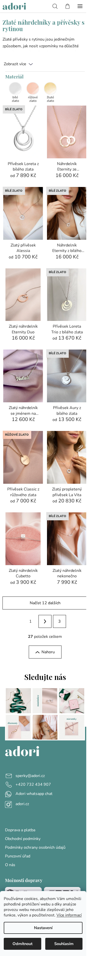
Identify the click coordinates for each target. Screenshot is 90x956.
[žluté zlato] (50, 88)
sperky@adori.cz (30, 775)
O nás (10, 865)
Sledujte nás (45, 677)
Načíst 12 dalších (45, 603)
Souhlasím (64, 944)
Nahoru (48, 652)
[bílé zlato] (15, 88)
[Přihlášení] (44, 6)
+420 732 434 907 (33, 784)
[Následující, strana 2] (45, 621)
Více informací (69, 915)
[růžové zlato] (32, 88)
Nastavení (43, 928)
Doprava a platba (20, 830)
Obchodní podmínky (22, 838)
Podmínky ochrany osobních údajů (35, 847)
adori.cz (22, 804)
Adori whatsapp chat (34, 793)
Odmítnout (22, 944)
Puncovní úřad (17, 856)
